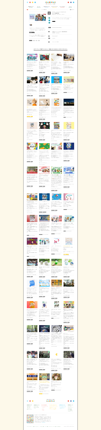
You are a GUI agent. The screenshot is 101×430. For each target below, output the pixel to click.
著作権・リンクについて (36, 426)
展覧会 (64, 251)
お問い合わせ (58, 426)
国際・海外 (52, 368)
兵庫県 (27, 114)
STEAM (55, 71)
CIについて (43, 422)
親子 (36, 40)
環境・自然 (55, 91)
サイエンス (67, 70)
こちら (53, 38)
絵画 (30, 68)
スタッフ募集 (46, 426)
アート (66, 251)
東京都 (29, 114)
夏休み (39, 40)
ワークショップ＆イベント (36, 9)
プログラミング (58, 188)
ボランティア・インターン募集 (52, 426)
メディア (42, 318)
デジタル (30, 93)
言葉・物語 (28, 68)
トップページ (30, 9)
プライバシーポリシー (29, 426)
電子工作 (70, 70)
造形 (42, 70)
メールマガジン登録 (42, 426)
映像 (64, 115)
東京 (68, 251)
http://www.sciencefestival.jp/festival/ (57, 27)
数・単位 (52, 71)
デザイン (32, 68)
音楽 (59, 368)
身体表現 (42, 117)
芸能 (55, 316)
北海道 (34, 40)
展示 (64, 254)
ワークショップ (28, 70)
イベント (32, 70)
